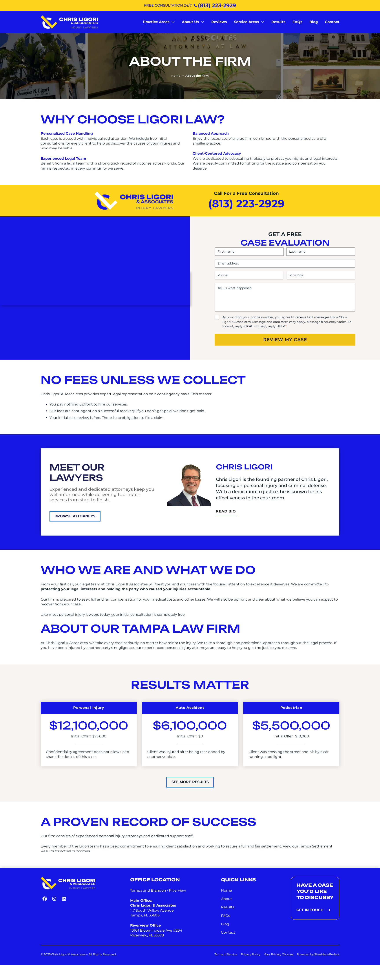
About (226, 899)
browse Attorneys (75, 516)
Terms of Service (225, 954)
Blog (225, 924)
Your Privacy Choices (278, 954)
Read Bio (226, 512)
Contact (228, 932)
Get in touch (309, 910)
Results (227, 907)
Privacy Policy (250, 954)
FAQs (225, 916)
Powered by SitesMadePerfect (318, 954)
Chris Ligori (244, 467)
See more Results (190, 782)
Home (175, 75)
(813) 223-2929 (217, 5)
